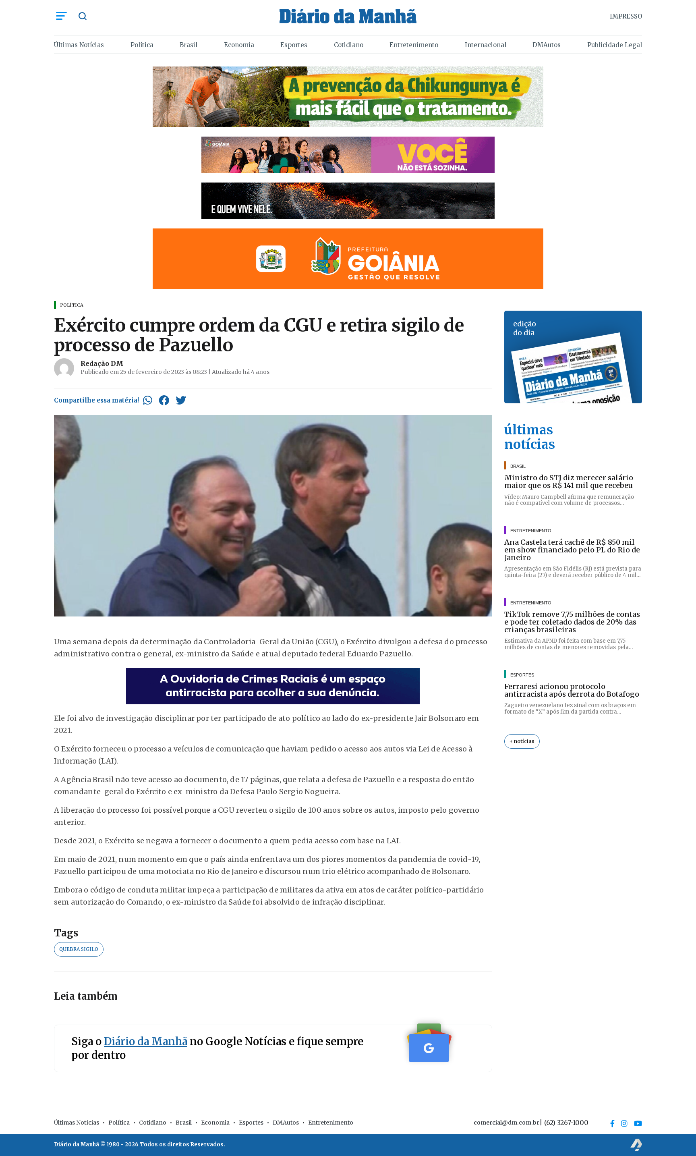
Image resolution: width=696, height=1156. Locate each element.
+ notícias (522, 741)
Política (141, 45)
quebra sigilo (78, 949)
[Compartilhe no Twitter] (181, 400)
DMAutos (546, 45)
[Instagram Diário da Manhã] (624, 1123)
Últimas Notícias (79, 45)
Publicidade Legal (614, 45)
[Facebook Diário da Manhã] (612, 1123)
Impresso (626, 16)
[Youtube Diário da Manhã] (638, 1123)
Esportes (293, 45)
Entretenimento (413, 45)
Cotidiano (348, 45)
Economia (239, 45)
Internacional (485, 45)
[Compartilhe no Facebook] (164, 400)
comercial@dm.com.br (506, 1122)
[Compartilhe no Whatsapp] (147, 400)
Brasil (188, 45)
